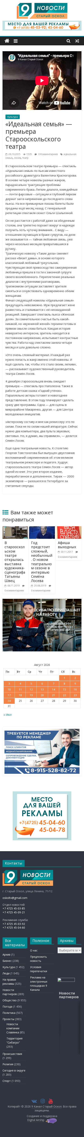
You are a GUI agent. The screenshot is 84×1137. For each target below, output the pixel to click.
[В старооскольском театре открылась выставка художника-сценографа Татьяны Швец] (15, 528)
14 (53, 689)
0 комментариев (14, 590)
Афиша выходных (67, 544)
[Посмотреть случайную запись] (77, 41)
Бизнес (7, 961)
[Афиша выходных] (68, 528)
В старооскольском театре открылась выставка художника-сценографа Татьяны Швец (14, 561)
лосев (17, 158)
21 (53, 695)
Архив (6, 954)
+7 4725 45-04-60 (14, 927)
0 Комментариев (48, 154)
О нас (34, 950)
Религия (8, 1064)
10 (9, 689)
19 (31, 695)
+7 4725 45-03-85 (14, 908)
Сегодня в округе (14, 1070)
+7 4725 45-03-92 (14, 924)
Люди (6, 973)
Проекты (8, 1019)
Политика (9, 1013)
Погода (7, 1006)
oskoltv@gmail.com (15, 898)
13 (42, 689)
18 (20, 695)
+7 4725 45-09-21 (14, 912)
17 (9, 695)
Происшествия (12, 1054)
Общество (10, 1000)
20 (42, 695)
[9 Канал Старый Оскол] (7, 41)
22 (64, 695)
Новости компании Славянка (12, 1028)
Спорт (7, 1081)
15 (64, 689)
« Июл (8, 714)
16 (75, 689)
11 (20, 689)
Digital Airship (35, 1120)
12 (31, 689)
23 (75, 695)
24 (9, 701)
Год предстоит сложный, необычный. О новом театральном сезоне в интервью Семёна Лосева (41, 561)
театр (25, 158)
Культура (12, 116)
